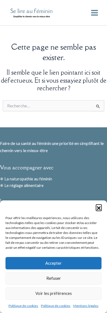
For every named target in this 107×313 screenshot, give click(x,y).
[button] (99, 207)
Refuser (53, 278)
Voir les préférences (53, 293)
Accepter (53, 263)
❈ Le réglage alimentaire (22, 185)
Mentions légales (85, 306)
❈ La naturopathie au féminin (26, 179)
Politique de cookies (23, 306)
